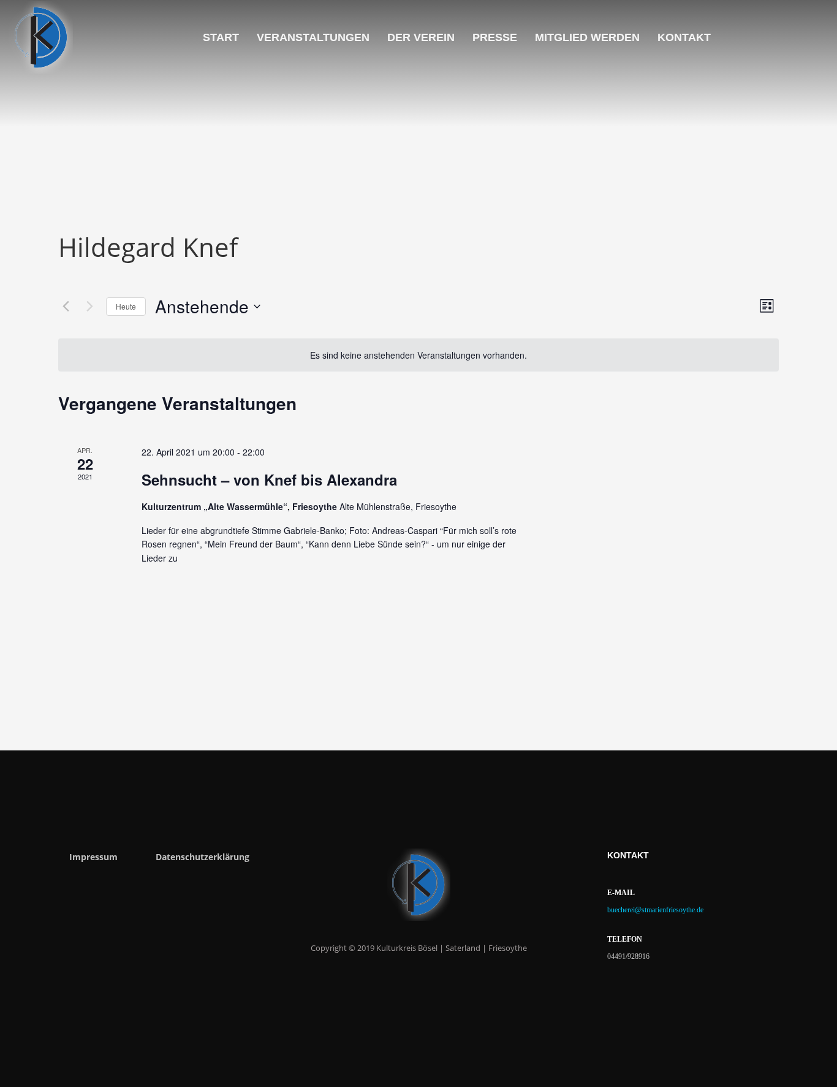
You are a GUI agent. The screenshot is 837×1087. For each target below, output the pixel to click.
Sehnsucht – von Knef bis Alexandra (269, 479)
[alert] (418, 355)
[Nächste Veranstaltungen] (89, 306)
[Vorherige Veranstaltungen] (65, 306)
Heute (126, 306)
